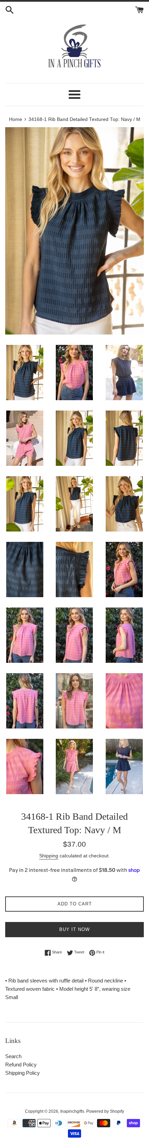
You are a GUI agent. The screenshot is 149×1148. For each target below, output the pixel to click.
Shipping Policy (22, 1073)
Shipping (48, 855)
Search (13, 1056)
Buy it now (74, 929)
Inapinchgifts (72, 1111)
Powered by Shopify (105, 1111)
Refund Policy (21, 1064)
